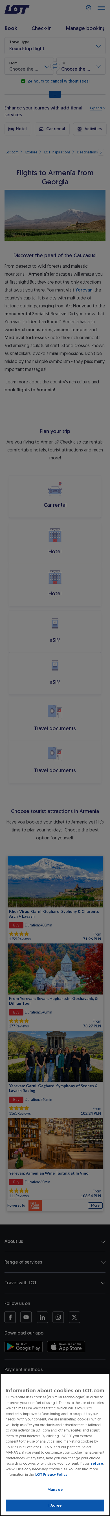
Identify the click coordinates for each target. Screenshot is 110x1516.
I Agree (55, 1505)
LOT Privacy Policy (51, 1474)
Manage (55, 1489)
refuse (97, 1463)
